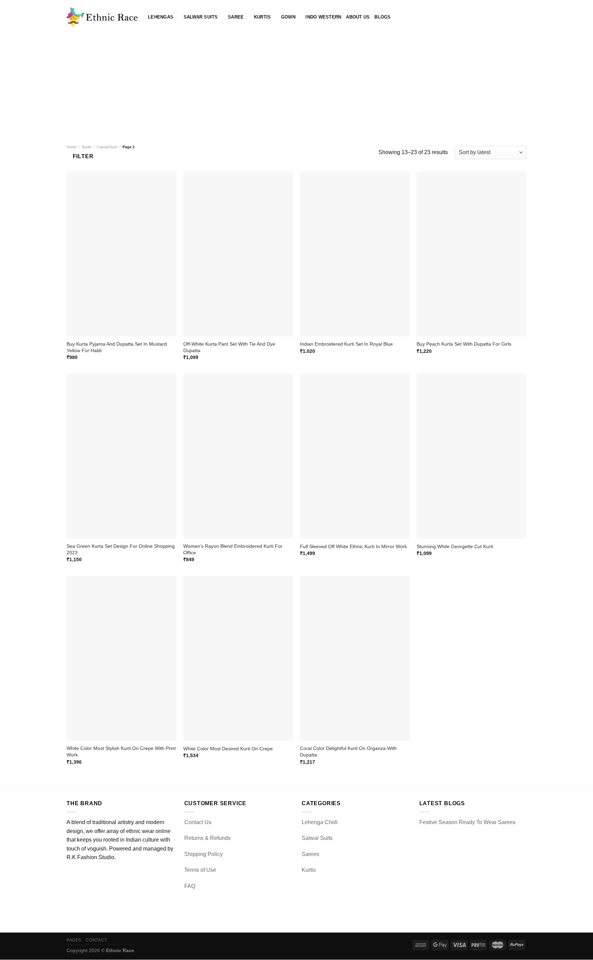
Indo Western (323, 17)
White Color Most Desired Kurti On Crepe (228, 748)
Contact (96, 940)
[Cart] (523, 17)
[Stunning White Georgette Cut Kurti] (471, 456)
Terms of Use (200, 870)
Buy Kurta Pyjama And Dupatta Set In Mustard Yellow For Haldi (117, 347)
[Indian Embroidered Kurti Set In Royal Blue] (355, 253)
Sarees (310, 854)
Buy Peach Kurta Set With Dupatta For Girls (464, 344)
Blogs (382, 17)
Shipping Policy (203, 854)
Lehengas (160, 17)
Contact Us (197, 822)
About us (358, 17)
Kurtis (262, 17)
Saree (236, 17)
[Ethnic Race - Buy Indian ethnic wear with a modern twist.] (102, 17)
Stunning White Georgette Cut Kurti (455, 546)
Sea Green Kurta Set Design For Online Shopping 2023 (121, 549)
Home (72, 147)
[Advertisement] (296, 86)
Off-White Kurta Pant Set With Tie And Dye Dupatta (229, 347)
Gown (288, 17)
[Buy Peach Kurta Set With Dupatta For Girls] (471, 253)
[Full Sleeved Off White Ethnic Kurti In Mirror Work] (355, 456)
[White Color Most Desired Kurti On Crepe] (238, 658)
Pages (74, 940)
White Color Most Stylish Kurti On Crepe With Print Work (121, 751)
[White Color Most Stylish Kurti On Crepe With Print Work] (121, 658)
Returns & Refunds (207, 838)
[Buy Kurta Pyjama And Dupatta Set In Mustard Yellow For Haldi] (121, 253)
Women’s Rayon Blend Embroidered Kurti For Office (232, 549)
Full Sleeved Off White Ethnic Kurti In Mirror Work (353, 546)
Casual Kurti (107, 147)
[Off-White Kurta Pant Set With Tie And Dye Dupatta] (238, 253)
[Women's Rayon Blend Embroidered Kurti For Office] (238, 456)
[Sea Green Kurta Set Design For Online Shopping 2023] (121, 456)
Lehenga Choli (320, 822)
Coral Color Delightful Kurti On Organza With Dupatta (348, 751)
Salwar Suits (201, 17)
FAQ (189, 886)
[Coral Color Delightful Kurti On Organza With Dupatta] (355, 658)
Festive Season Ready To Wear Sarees (467, 822)
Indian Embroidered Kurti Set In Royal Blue (346, 344)
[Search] (500, 17)
